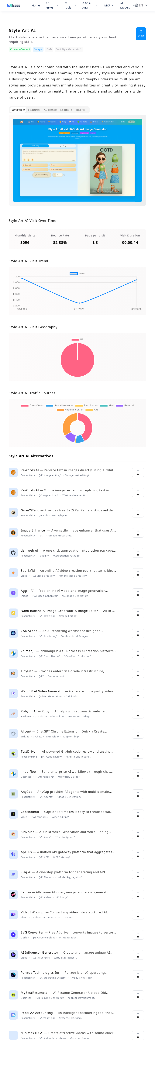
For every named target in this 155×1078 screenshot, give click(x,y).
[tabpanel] (77, 163)
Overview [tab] (18, 109)
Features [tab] (34, 109)
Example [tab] (66, 109)
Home (36, 5)
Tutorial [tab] (81, 109)
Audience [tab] (50, 109)
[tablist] (49, 109)
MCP (107, 5)
